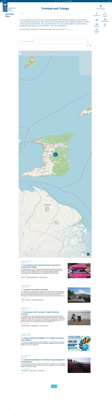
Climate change (33, 370)
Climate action (41, 370)
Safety (23, 300)
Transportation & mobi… (37, 300)
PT (62, 1)
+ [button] (20, 52)
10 (27, 323)
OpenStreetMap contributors (86, 257)
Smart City (28, 300)
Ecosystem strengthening (32, 277)
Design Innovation (26, 325)
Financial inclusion (44, 325)
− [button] (20, 54)
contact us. (69, 29)
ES (57, 1)
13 (24, 368)
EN (55, 1)
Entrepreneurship (43, 277)
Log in (109, 1)
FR (60, 1)
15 (28, 368)
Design (23, 277)
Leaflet (78, 257)
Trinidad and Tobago (26, 261)
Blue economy (25, 370)
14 (26, 368)
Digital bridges (34, 325)
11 (27, 298)
